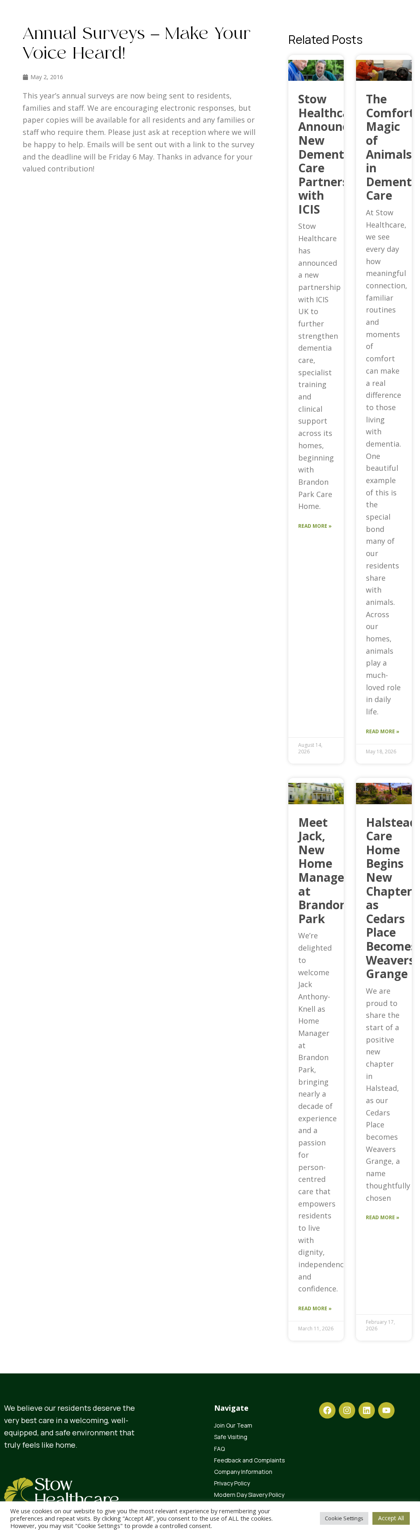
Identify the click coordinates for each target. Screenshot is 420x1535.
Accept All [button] (391, 1518)
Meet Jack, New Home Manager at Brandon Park (323, 870)
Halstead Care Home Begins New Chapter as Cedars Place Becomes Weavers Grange (391, 898)
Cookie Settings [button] (344, 1518)
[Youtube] (386, 1410)
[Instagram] (347, 1410)
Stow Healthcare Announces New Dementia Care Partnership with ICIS (332, 154)
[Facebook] (327, 1410)
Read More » (315, 525)
